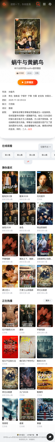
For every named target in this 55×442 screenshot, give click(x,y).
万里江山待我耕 (26, 290)
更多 (47, 301)
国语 (11, 108)
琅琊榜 (5, 423)
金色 (21, 227)
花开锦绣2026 (8, 329)
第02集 (20, 155)
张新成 (17, 96)
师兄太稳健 (42, 290)
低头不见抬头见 (9, 361)
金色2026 (6, 227)
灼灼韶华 (41, 196)
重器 (39, 423)
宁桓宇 (24, 96)
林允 (11, 96)
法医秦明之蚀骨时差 (45, 259)
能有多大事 (7, 196)
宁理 (30, 96)
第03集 (32, 155)
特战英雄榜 (42, 227)
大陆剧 (21, 73)
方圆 (35, 96)
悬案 (21, 423)
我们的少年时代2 (26, 361)
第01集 (7, 155)
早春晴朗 (6, 259)
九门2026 (23, 392)
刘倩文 (48, 96)
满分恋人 (6, 290)
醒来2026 (23, 196)
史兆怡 (41, 96)
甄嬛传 (40, 392)
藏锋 (21, 329)
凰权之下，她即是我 (27, 259)
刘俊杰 (12, 92)
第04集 (44, 155)
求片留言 (22, 435)
